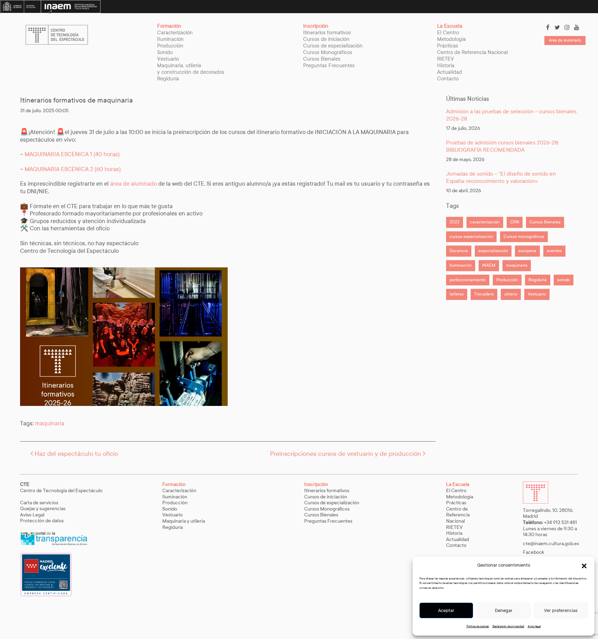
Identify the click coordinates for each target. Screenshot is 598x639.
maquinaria (49, 423)
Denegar (504, 610)
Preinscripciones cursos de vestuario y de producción (346, 454)
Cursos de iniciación (326, 39)
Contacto (448, 79)
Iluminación (170, 39)
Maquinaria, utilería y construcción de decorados (190, 68)
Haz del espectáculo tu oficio (75, 454)
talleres (457, 294)
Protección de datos (42, 521)
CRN (514, 222)
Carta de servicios (39, 503)
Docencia (459, 250)
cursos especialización (471, 236)
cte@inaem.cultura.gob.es (551, 544)
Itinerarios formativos (327, 32)
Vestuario (168, 59)
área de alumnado (133, 183)
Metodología (451, 39)
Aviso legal (534, 626)
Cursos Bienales (322, 59)
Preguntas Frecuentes (329, 65)
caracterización (485, 222)
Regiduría (168, 79)
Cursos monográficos (524, 236)
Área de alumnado (565, 40)
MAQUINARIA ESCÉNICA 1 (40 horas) (73, 154)
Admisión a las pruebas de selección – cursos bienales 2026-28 (511, 115)
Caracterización (175, 32)
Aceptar (446, 610)
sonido (563, 279)
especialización (493, 250)
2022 (455, 222)
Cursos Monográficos (327, 52)
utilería (510, 294)
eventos (554, 250)
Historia (445, 65)
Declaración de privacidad (508, 626)
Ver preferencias (561, 610)
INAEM (489, 265)
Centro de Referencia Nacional (472, 52)
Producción (170, 46)
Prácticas (447, 46)
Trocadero (484, 294)
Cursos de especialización (333, 46)
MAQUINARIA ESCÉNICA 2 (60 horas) (73, 169)
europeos (527, 250)
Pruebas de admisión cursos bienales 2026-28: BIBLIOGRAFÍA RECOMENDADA (502, 146)
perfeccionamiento (468, 279)
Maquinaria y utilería (183, 521)
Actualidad (449, 72)
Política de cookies (477, 626)
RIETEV (445, 59)
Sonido (165, 52)
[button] (584, 565)
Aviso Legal (32, 515)
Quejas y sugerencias (42, 509)
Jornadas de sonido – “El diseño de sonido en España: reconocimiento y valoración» (501, 177)
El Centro (448, 32)
